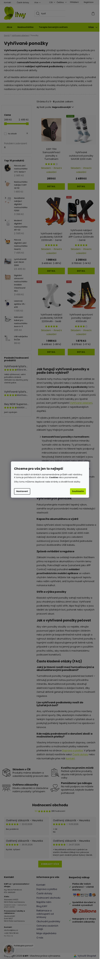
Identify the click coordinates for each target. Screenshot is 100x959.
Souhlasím (77, 491)
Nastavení (21, 491)
